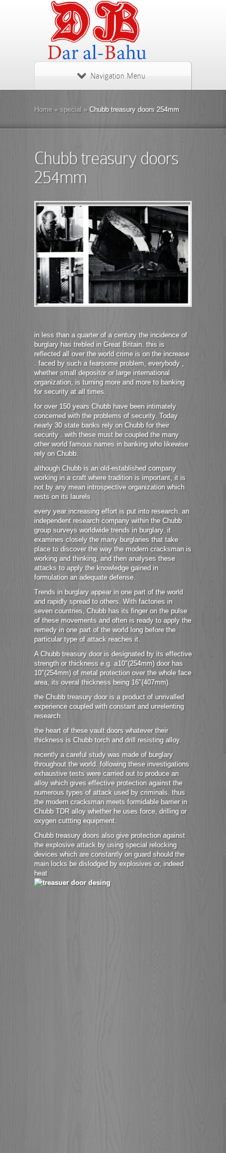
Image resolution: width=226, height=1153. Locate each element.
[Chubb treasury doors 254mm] (113, 253)
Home (43, 109)
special (70, 109)
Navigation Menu (117, 76)
